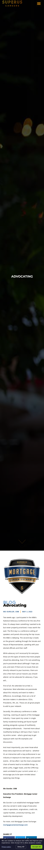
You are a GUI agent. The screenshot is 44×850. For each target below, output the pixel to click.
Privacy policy (6, 847)
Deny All (20, 847)
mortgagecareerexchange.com (15, 825)
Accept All (36, 847)
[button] (39, 3)
